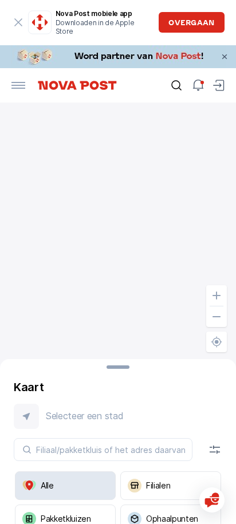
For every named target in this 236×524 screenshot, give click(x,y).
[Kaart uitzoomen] (216, 316)
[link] (118, 56)
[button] (118, 416)
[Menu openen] (18, 85)
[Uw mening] (212, 500)
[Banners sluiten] (224, 56)
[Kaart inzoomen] (216, 295)
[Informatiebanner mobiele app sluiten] (18, 22)
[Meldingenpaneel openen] (198, 85)
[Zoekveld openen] (176, 85)
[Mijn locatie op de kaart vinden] (216, 342)
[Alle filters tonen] (215, 449)
